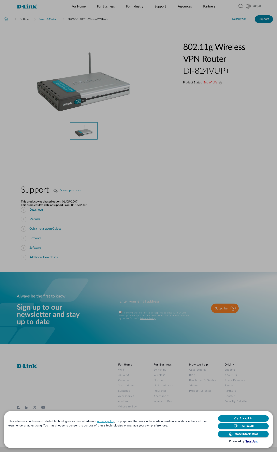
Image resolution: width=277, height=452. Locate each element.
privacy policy (105, 421)
